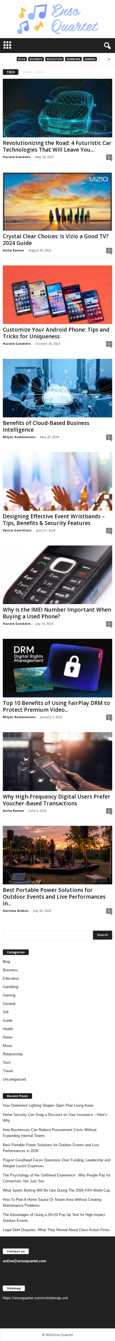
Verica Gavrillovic (17, 530)
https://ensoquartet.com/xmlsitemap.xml (35, 1298)
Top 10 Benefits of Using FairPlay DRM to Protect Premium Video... (56, 706)
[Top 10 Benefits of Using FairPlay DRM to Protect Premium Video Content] (57, 668)
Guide (7, 1020)
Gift (6, 1012)
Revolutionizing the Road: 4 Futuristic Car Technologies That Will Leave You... (57, 146)
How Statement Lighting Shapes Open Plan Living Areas (48, 1105)
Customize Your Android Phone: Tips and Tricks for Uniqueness (56, 333)
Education (54, 59)
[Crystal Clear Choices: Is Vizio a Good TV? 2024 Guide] (57, 201)
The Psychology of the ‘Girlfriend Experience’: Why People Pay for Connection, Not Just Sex (57, 1178)
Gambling (73, 59)
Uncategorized (14, 1079)
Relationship (13, 1054)
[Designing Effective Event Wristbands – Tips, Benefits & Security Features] (57, 481)
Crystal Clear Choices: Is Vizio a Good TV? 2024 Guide (56, 240)
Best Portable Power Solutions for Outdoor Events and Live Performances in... (54, 896)
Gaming (90, 59)
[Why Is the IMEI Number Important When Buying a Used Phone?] (57, 574)
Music (8, 1046)
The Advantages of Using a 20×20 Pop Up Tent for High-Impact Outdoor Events (54, 1218)
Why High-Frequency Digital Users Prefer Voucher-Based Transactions (56, 800)
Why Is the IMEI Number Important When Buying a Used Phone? (57, 613)
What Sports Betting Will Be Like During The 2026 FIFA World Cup (56, 1190)
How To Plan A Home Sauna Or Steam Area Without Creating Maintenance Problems (52, 1202)
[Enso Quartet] (57, 19)
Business (36, 59)
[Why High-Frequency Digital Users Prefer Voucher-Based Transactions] (57, 761)
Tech (7, 1062)
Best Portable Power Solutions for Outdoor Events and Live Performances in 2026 (51, 1148)
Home (27, 72)
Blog (21, 59)
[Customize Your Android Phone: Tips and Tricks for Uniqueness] (57, 294)
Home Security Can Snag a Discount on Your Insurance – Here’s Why (55, 1118)
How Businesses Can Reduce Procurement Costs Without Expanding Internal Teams (50, 1133)
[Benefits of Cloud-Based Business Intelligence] (57, 388)
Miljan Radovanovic (19, 437)
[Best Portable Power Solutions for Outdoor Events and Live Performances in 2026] (57, 855)
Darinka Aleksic (16, 910)
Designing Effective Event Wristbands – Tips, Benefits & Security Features (54, 520)
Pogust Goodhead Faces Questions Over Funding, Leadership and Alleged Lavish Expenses (56, 1163)
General (9, 1004)
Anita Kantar (13, 250)
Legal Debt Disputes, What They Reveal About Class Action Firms (56, 1230)
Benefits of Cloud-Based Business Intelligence (46, 426)
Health (8, 1029)
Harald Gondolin (17, 157)
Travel (8, 1071)
